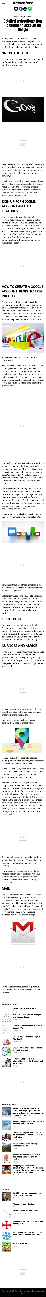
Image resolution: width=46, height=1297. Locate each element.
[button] (3, 3)
